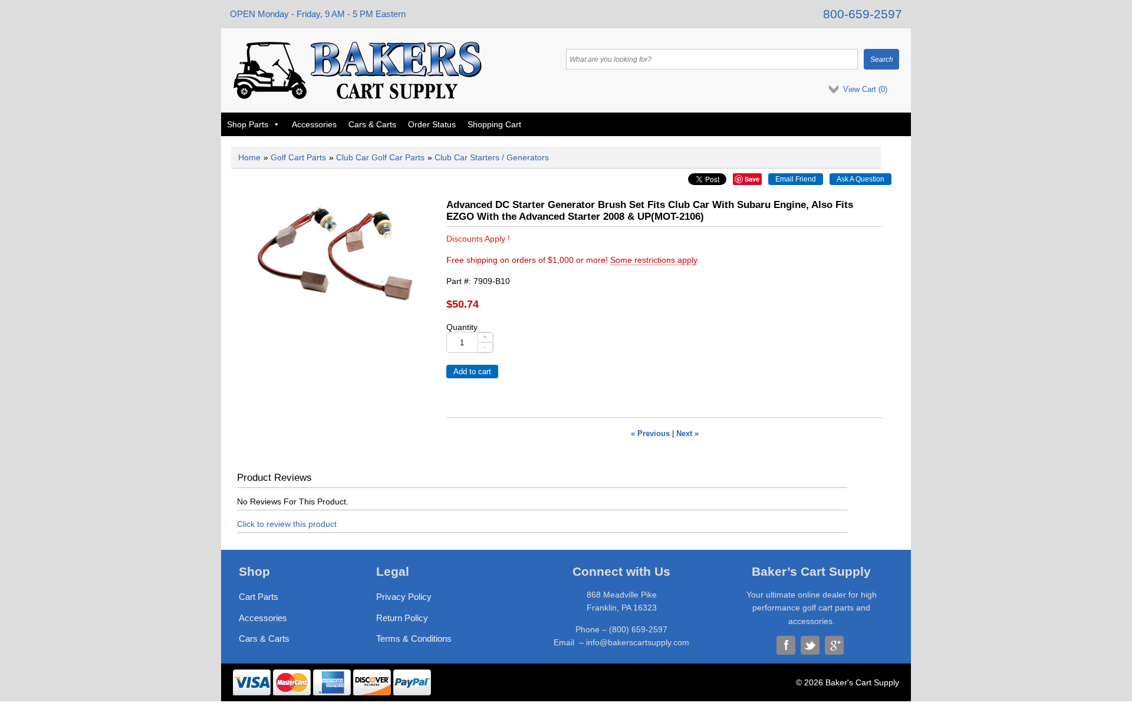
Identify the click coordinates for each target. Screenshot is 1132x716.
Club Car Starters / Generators (492, 157)
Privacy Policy (404, 597)
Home (249, 157)
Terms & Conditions (414, 638)
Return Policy (402, 618)
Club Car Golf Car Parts (380, 157)
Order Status (432, 124)
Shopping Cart (494, 124)
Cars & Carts (372, 124)
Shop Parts (247, 124)
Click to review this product (287, 524)
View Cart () (865, 89)
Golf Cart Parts (298, 157)
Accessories (314, 124)
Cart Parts (258, 597)
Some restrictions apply (653, 260)
